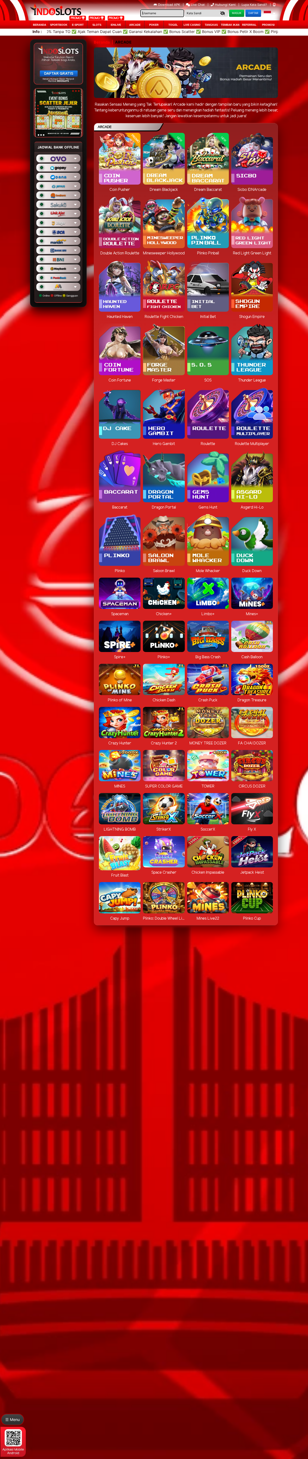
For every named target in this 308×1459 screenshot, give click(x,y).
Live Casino (192, 24)
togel (173, 24)
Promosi (268, 24)
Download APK (169, 4)
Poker (154, 24)
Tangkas (211, 24)
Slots (96, 24)
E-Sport (78, 24)
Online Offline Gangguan (60, 295)
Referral (249, 24)
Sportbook (58, 24)
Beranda (39, 24)
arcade (135, 24)
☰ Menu (12, 1419)
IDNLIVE (116, 24)
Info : (37, 31)
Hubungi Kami (225, 4)
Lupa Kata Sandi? (255, 4)
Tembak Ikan (230, 24)
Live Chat (197, 4)
